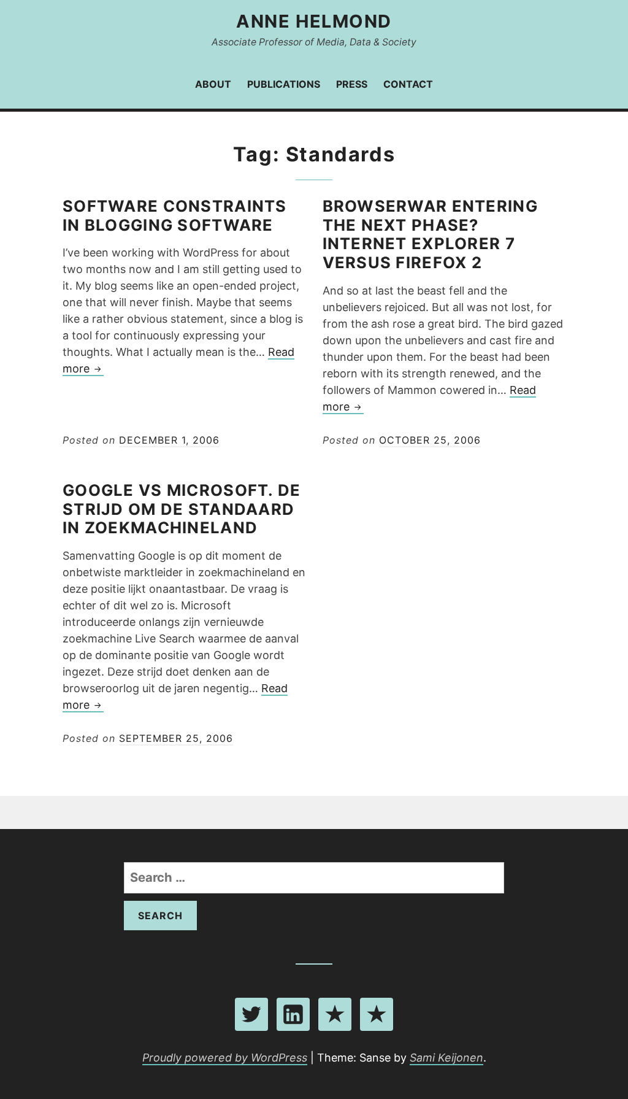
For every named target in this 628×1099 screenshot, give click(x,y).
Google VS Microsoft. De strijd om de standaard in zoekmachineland (182, 509)
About (213, 84)
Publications (283, 84)
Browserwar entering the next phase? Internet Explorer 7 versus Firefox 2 (430, 234)
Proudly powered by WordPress (224, 1057)
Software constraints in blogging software (175, 215)
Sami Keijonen (446, 1057)
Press (351, 84)
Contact (408, 84)
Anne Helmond (313, 21)
